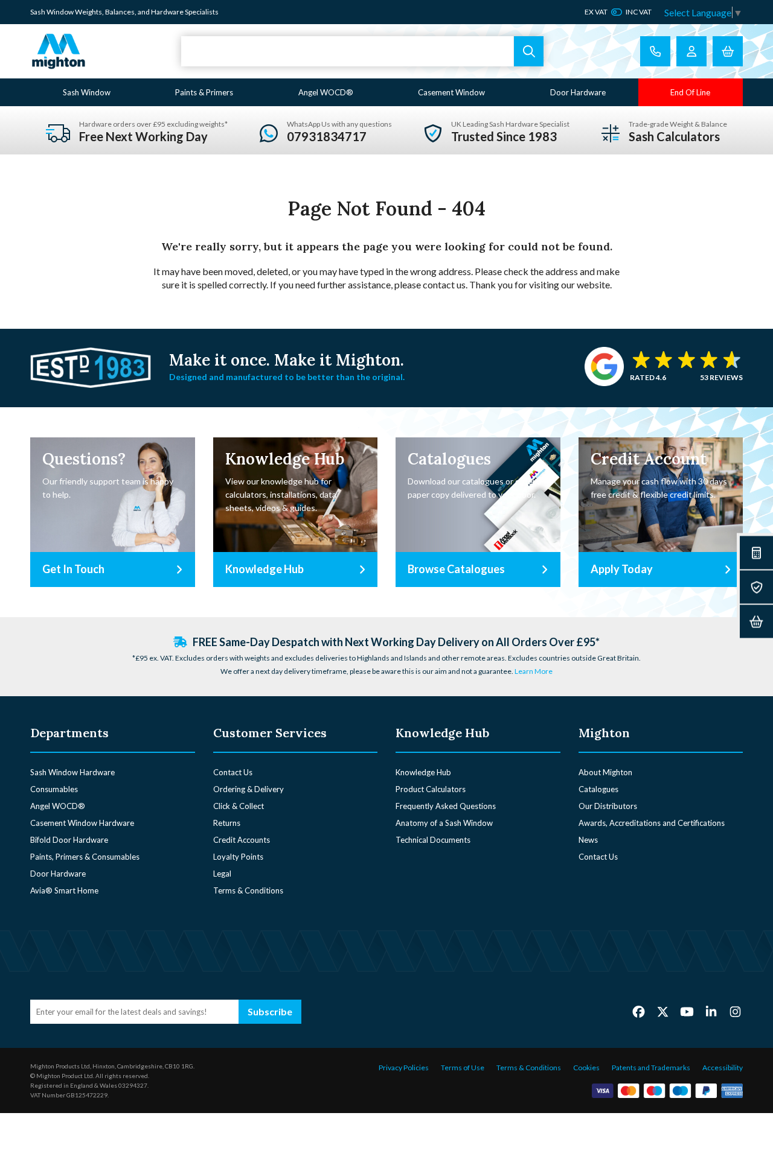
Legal (222, 873)
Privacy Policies (404, 1067)
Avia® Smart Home (64, 890)
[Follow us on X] (662, 1011)
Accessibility (722, 1067)
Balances (120, 11)
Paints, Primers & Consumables (85, 856)
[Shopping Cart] (728, 51)
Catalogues (598, 789)
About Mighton (605, 772)
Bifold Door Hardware (69, 840)
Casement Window (451, 92)
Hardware (167, 11)
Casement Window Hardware (82, 823)
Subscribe (270, 1011)
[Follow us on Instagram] (735, 1011)
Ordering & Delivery (248, 789)
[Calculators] (756, 553)
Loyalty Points (238, 856)
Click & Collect (238, 806)
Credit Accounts (241, 840)
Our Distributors (608, 806)
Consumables (54, 789)
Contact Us (232, 772)
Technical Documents (433, 840)
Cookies (586, 1067)
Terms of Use (462, 1067)
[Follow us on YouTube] (686, 1011)
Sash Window (87, 92)
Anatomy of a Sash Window (444, 823)
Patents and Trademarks (651, 1067)
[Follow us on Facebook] (638, 1011)
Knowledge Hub (423, 772)
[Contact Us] (655, 51)
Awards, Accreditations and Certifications (652, 823)
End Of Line (690, 92)
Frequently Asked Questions (446, 806)
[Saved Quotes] (756, 587)
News (588, 840)
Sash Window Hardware (72, 772)
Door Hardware (578, 92)
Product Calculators (431, 789)
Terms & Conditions (248, 890)
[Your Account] (691, 51)
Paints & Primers (204, 92)
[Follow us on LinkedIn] (711, 1011)
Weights (88, 11)
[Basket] (756, 621)
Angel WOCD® (325, 92)
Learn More (534, 671)
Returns (226, 823)
